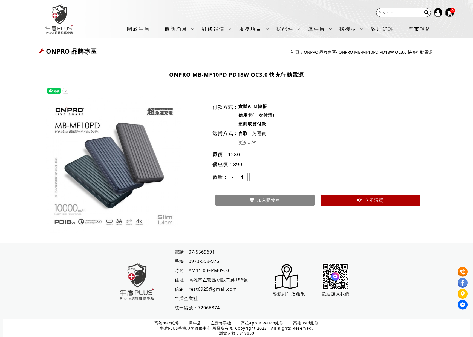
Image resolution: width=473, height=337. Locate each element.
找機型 (348, 29)
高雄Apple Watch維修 (262, 323)
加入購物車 (268, 200)
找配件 (284, 29)
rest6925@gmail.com (213, 289)
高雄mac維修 (166, 323)
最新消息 (176, 29)
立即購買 (374, 200)
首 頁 (294, 52)
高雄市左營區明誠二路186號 (218, 280)
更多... (245, 142)
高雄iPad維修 (306, 323)
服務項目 (250, 29)
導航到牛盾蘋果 (289, 294)
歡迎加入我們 (336, 294)
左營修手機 (221, 323)
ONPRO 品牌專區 (320, 52)
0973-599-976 (204, 261)
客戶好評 (382, 29)
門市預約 (419, 29)
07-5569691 (202, 252)
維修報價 (213, 29)
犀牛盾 (316, 29)
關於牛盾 (138, 29)
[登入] (438, 12)
